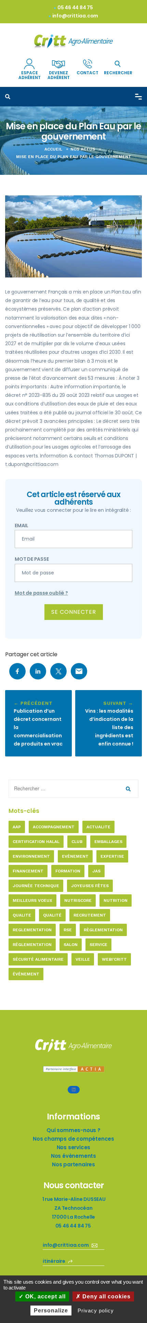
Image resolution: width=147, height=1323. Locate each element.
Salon (71, 944)
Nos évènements (73, 1155)
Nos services (74, 1147)
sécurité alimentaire (38, 959)
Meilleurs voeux (32, 900)
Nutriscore (78, 900)
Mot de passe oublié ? (41, 592)
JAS (96, 871)
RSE (68, 930)
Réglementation (32, 944)
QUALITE (22, 915)
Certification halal (36, 841)
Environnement (31, 856)
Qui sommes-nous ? (73, 1130)
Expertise (112, 856)
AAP (17, 827)
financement (28, 871)
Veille (83, 959)
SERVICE (98, 944)
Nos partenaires (73, 1164)
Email (21, 525)
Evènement (75, 856)
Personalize (51, 1310)
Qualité (52, 915)
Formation (67, 871)
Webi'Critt (114, 959)
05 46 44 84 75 (75, 7)
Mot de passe (32, 559)
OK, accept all (45, 1296)
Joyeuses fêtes (90, 885)
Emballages (108, 841)
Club (76, 841)
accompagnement (54, 827)
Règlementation (103, 930)
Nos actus (82, 149)
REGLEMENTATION (32, 930)
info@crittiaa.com (75, 15)
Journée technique (36, 885)
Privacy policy (96, 1310)
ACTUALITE (98, 827)
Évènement (26, 974)
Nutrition (116, 900)
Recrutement (90, 915)
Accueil (53, 149)
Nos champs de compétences (73, 1138)
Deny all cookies (106, 1296)
